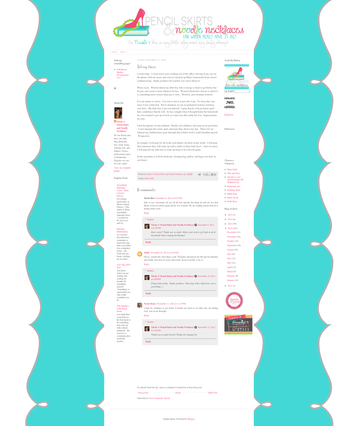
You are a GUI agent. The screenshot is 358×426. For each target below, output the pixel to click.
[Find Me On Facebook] (115, 88)
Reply (146, 212)
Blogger (190, 418)
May (229, 262)
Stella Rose (232, 201)
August (230, 249)
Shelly (147, 252)
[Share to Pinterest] (215, 174)
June (229, 258)
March (230, 271)
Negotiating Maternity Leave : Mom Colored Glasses (123, 190)
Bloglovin (228, 114)
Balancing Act (233, 186)
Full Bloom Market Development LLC (123, 73)
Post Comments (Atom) (159, 398)
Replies (150, 219)
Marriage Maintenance (122, 230)
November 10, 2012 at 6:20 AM (164, 252)
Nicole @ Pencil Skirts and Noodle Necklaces (172, 224)
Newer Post (143, 392)
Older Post (212, 392)
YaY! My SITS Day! (123, 266)
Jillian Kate (232, 193)
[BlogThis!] (207, 174)
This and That (233, 173)
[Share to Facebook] (212, 174)
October (231, 240)
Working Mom (233, 189)
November (232, 236)
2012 (230, 228)
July (229, 253)
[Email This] (204, 174)
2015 (230, 214)
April (229, 267)
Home (114, 52)
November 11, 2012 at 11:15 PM (171, 303)
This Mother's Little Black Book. (123, 308)
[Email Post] (199, 174)
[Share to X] (209, 174)
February (231, 275)
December (232, 232)
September (232, 245)
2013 (230, 223)
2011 (230, 285)
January (231, 280)
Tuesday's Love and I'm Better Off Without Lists (235, 179)
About (122, 52)
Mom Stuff (149, 178)
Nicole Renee (150, 303)
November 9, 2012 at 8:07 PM (169, 198)
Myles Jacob (232, 197)
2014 (230, 219)
